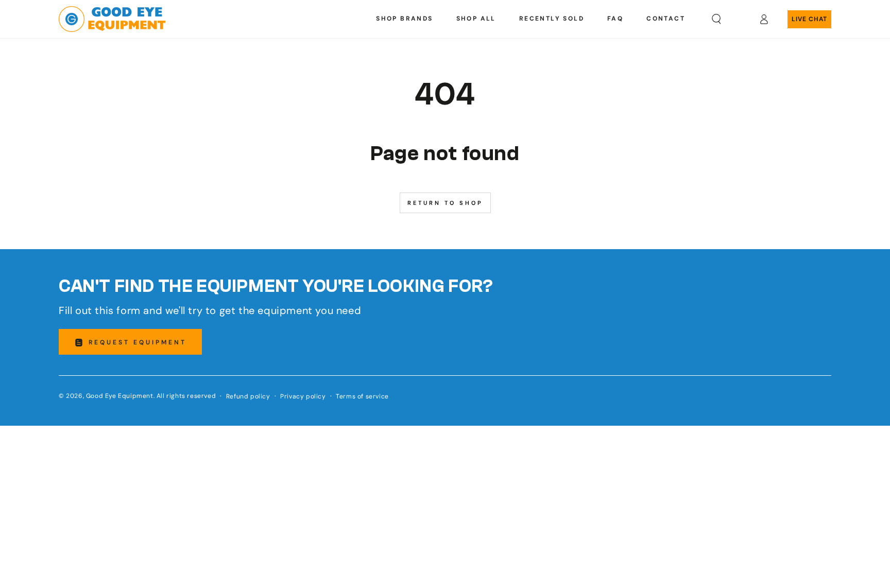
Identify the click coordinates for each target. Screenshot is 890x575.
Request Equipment (137, 342)
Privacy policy (303, 396)
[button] (716, 19)
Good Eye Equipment (119, 396)
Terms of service (362, 396)
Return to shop (445, 202)
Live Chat (809, 19)
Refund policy (248, 396)
